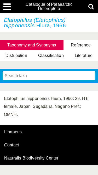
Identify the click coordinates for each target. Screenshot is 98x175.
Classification (51, 55)
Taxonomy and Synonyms (31, 45)
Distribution (16, 55)
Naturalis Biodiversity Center (31, 158)
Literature (84, 55)
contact (11, 145)
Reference (80, 45)
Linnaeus (13, 132)
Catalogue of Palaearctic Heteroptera (49, 6)
